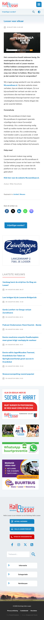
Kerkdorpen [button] (22, 583)
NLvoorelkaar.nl (10, 85)
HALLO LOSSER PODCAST (22, 529)
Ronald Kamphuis (14, 615)
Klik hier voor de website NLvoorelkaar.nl (21, 178)
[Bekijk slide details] (20, 250)
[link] (39, 11)
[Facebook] (12, 544)
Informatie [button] (23, 565)
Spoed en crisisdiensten (23, 537)
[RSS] (31, 544)
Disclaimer (33, 610)
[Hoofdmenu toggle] (39, 4)
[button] (33, 12)
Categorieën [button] (23, 574)
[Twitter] (25, 544)
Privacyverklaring (12, 610)
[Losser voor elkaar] (22, 42)
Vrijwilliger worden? (16, 225)
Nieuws (22, 194)
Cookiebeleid (24, 610)
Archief (16, 194)
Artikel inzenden (20, 521)
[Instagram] (18, 544)
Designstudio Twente (31, 615)
